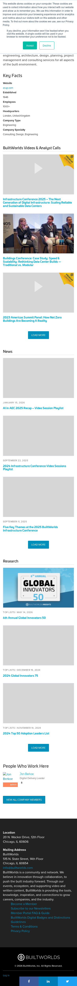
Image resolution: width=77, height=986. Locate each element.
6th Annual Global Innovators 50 (24, 617)
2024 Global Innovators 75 (20, 675)
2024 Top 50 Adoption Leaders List (26, 733)
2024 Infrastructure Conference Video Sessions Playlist (34, 467)
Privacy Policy (20, 931)
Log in (6, 975)
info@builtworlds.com (18, 868)
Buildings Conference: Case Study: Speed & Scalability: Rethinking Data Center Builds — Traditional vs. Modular (32, 261)
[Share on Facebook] (29, 981)
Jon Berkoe (27, 774)
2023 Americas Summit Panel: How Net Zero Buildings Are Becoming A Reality (32, 319)
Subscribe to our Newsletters (31, 909)
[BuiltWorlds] (38, 957)
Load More (38, 335)
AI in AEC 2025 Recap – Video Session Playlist (33, 408)
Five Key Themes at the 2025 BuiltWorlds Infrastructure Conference (30, 528)
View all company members (24, 799)
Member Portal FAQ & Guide (30, 913)
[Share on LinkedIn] (48, 981)
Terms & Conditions (24, 926)
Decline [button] (47, 45)
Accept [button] (30, 45)
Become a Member (24, 904)
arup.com (8, 88)
